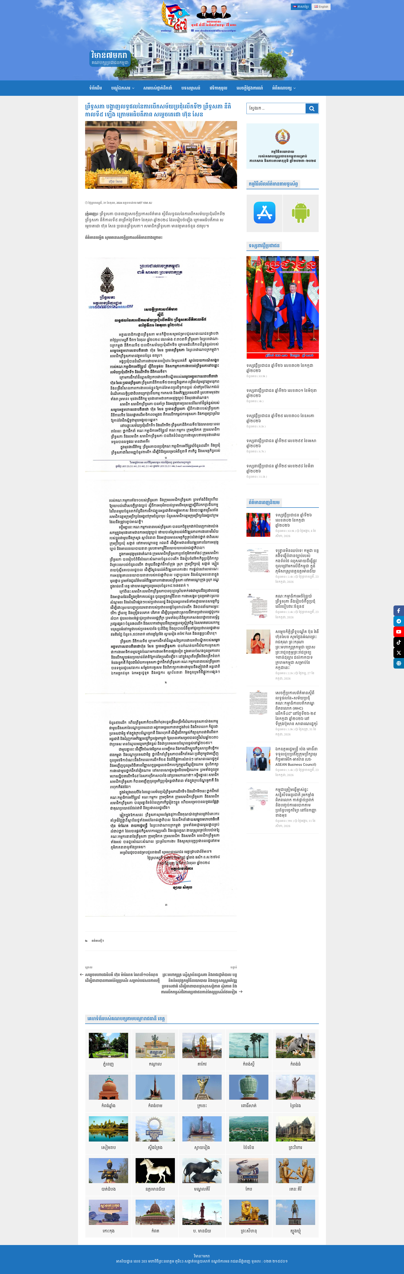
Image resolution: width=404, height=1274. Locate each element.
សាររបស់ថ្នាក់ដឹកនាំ (157, 88)
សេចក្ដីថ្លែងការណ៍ (250, 88)
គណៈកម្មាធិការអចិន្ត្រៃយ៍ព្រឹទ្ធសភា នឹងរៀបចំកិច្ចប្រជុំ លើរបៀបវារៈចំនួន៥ (295, 601)
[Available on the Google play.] (301, 213)
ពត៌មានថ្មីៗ (98, 941)
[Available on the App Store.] (264, 213)
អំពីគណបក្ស (282, 88)
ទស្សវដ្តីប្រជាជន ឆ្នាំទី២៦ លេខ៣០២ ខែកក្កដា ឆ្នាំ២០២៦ (279, 368)
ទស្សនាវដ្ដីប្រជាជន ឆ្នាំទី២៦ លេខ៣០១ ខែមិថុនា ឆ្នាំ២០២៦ (281, 393)
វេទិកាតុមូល (218, 88)
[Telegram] (398, 621)
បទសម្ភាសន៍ (190, 88)
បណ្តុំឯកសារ (120, 88)
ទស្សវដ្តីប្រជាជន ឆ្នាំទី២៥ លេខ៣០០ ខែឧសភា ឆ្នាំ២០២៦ (280, 419)
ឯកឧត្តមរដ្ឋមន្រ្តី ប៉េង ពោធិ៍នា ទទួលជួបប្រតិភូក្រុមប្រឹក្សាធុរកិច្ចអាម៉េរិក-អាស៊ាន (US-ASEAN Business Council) (296, 757)
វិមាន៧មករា (109, 55)
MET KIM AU (144, 203)
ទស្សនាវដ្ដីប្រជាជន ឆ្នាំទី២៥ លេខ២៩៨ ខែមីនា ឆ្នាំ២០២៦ (280, 469)
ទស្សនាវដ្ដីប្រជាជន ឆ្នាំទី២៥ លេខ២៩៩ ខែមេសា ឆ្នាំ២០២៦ (281, 444)
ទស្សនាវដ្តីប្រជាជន (264, 246)
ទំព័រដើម (95, 88)
